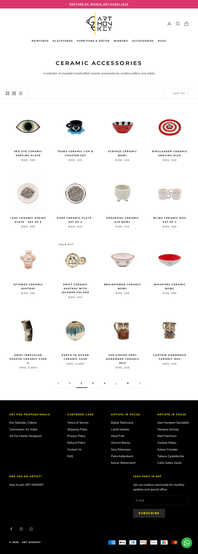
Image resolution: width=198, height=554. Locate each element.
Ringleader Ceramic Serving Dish (170, 153)
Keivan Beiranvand (123, 463)
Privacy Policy (76, 436)
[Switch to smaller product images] (14, 93)
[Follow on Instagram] (21, 529)
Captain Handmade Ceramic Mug (169, 357)
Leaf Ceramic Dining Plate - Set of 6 (28, 219)
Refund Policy (76, 443)
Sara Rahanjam (121, 449)
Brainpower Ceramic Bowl (122, 286)
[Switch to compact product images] (20, 93)
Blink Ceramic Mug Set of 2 (169, 219)
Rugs (162, 40)
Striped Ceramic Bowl (122, 153)
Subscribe (149, 513)
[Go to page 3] (139, 383)
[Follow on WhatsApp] (31, 529)
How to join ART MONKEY (26, 485)
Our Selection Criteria (23, 423)
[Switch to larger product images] (7, 93)
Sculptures (63, 40)
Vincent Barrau (120, 443)
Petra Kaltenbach (122, 456)
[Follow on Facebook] (11, 529)
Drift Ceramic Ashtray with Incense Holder (75, 288)
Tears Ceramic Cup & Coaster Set (75, 153)
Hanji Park (118, 436)
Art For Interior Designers (25, 436)
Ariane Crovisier (167, 449)
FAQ (70, 456)
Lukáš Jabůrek (120, 429)
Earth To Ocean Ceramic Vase (75, 357)
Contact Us (74, 449)
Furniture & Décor (93, 40)
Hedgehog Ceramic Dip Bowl (122, 219)
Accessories (143, 40)
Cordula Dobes (166, 443)
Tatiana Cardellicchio (170, 456)
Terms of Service (78, 423)
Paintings (40, 40)
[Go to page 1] (58, 383)
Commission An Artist (23, 429)
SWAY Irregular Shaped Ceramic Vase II (28, 359)
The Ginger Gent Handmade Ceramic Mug (122, 359)
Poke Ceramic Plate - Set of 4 (75, 219)
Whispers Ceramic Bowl (170, 286)
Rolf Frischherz (167, 436)
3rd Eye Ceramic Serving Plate (28, 153)
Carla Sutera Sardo (169, 463)
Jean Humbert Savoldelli (173, 423)
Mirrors (121, 40)
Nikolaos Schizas (168, 429)
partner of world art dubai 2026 (99, 4)
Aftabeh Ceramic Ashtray (28, 286)
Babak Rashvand (122, 423)
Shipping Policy (77, 429)
